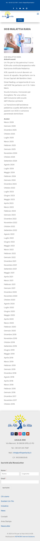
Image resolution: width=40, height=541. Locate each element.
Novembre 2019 (10, 338)
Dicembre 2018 (10, 373)
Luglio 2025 (9, 138)
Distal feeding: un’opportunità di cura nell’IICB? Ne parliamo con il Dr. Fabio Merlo (19, 85)
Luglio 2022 (9, 238)
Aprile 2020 (9, 319)
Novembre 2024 (10, 153)
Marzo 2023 (9, 207)
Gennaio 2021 (9, 288)
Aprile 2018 (8, 381)
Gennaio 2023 (10, 215)
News (3, 511)
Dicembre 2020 (10, 292)
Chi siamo (5, 496)
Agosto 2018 (9, 377)
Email (3, 478)
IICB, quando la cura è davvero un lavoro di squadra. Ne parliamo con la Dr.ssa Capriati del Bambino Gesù (19, 75)
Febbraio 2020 (10, 327)
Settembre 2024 (10, 161)
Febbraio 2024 (10, 176)
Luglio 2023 (9, 192)
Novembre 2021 (10, 265)
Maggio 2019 (9, 354)
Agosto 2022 (9, 234)
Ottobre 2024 (9, 157)
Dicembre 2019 (10, 334)
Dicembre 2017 (10, 396)
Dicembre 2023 (10, 184)
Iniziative (4, 506)
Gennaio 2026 (10, 126)
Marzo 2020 (9, 323)
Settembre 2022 (10, 230)
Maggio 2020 (9, 315)
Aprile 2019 (8, 358)
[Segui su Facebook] (13, 8)
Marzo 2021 (8, 280)
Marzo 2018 (8, 385)
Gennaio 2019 (9, 369)
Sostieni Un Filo (7, 501)
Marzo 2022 (9, 249)
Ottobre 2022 (9, 226)
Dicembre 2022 (10, 219)
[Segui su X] (16, 8)
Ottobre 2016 (9, 404)
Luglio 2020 (9, 307)
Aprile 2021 (8, 277)
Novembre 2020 (10, 296)
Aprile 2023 (8, 203)
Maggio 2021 (9, 273)
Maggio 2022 (9, 246)
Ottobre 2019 (9, 342)
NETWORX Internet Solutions (25, 536)
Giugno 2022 (9, 242)
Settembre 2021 (10, 269)
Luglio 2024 (9, 168)
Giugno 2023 (9, 195)
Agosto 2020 (9, 304)
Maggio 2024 (9, 172)
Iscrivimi (6, 488)
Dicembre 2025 (10, 130)
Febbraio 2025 (10, 145)
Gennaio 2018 (9, 392)
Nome (4, 470)
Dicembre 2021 (10, 261)
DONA (20, 20)
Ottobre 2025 (9, 134)
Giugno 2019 (9, 350)
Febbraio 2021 (9, 284)
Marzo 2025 (9, 141)
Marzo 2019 (8, 361)
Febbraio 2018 (10, 388)
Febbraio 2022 (10, 253)
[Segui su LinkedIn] (23, 8)
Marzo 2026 (9, 122)
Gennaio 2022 (10, 257)
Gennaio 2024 (10, 180)
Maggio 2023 (9, 199)
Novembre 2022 (10, 222)
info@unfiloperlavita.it (22, 453)
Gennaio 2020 (10, 331)
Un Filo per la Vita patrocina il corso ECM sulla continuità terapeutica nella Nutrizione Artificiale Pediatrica (19, 65)
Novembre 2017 (10, 400)
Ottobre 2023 (9, 188)
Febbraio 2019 (10, 365)
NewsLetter (5, 526)
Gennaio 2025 (10, 149)
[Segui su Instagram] (26, 8)
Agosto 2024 (9, 165)
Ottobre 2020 (9, 300)
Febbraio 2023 (10, 211)
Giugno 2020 (9, 311)
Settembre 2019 (10, 346)
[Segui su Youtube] (20, 8)
